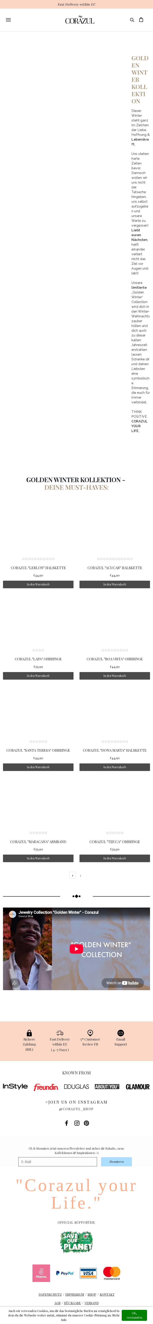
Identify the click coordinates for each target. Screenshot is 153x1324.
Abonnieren (116, 1162)
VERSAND (91, 1303)
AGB (57, 1303)
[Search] (132, 20)
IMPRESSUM (74, 1294)
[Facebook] (67, 1123)
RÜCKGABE (72, 1303)
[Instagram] (77, 1123)
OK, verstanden (134, 1315)
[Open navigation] (8, 19)
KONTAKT (107, 1294)
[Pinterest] (86, 1123)
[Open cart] (141, 19)
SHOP (92, 1294)
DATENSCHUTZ (50, 1294)
